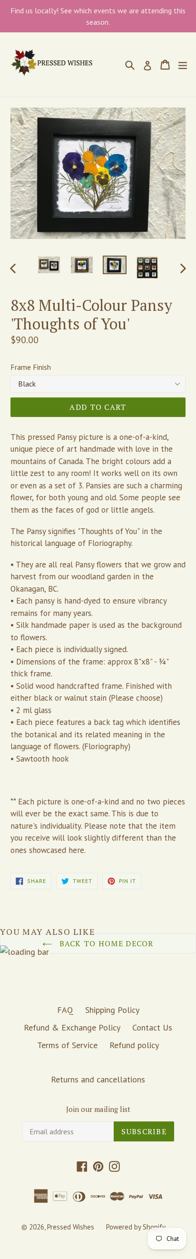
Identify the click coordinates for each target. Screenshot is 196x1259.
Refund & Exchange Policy (72, 1027)
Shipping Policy (112, 1009)
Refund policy (134, 1045)
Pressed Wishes (70, 1226)
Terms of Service (67, 1045)
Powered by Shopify (136, 1226)
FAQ (65, 1009)
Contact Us (152, 1027)
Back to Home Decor (105, 943)
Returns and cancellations (98, 1079)
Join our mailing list (98, 1109)
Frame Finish (30, 367)
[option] (48, 265)
